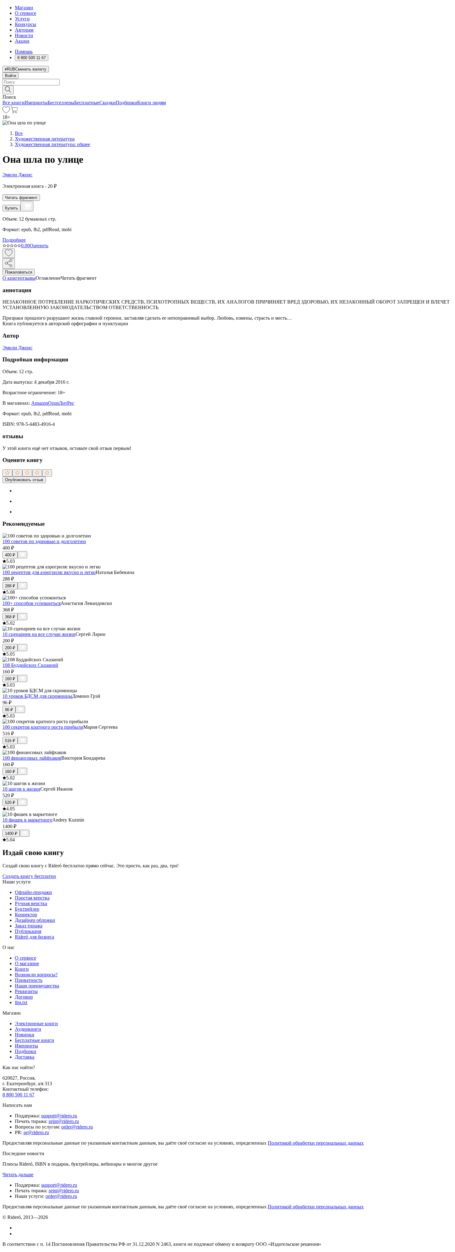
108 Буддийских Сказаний (30, 665)
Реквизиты (26, 991)
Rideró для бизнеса (34, 936)
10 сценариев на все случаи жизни (39, 634)
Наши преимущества (37, 985)
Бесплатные (86, 102)
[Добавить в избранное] (8, 253)
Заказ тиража (28, 925)
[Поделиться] (8, 263)
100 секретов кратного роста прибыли (42, 727)
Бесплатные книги (34, 1040)
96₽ (9, 709)
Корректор (26, 914)
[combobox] (227, 82)
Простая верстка (32, 897)
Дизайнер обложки (35, 920)
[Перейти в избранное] (6, 111)
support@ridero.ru (59, 1115)
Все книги (13, 102)
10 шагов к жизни (21, 789)
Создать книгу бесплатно (29, 876)
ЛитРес (66, 403)
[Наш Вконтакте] (18, 1227)
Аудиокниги (28, 1029)
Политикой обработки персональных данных (316, 1143)
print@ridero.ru (64, 1121)
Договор (24, 996)
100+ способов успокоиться (31, 603)
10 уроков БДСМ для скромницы (37, 696)
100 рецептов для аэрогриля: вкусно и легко (49, 572)
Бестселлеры (61, 102)
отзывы (28, 278)
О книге (11, 278)
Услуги (22, 18)
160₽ (10, 678)
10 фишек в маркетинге (27, 819)
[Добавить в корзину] (26, 206)
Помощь (23, 51)
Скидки (107, 102)
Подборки (126, 102)
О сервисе (25, 13)
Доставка (24, 1057)
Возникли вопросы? (36, 974)
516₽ (10, 740)
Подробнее (14, 240)
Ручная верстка (31, 903)
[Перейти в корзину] (14, 111)
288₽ (10, 586)
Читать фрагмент (21, 197)
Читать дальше (17, 1174)
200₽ (10, 647)
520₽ (10, 802)
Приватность (28, 980)
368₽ (10, 617)
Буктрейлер (27, 909)
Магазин (24, 7)
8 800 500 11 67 (18, 1094)
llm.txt (21, 1002)
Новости (24, 35)
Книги (22, 969)
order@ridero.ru (77, 1126)
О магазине (27, 963)
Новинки (24, 1034)
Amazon (39, 403)
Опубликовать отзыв (24, 479)
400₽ (10, 555)
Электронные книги (36, 1023)
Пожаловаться (18, 272)
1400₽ (11, 833)
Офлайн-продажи (33, 892)
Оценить (39, 245)
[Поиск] (8, 89)
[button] (227, 89)
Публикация (28, 931)
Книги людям (151, 102)
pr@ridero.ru (36, 1132)
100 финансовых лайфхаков (31, 758)
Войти (10, 75)
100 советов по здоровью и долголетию (44, 541)
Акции (22, 41)
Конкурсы (25, 24)
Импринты (36, 102)
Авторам (24, 29)
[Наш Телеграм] (17, 1233)
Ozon (53, 403)
